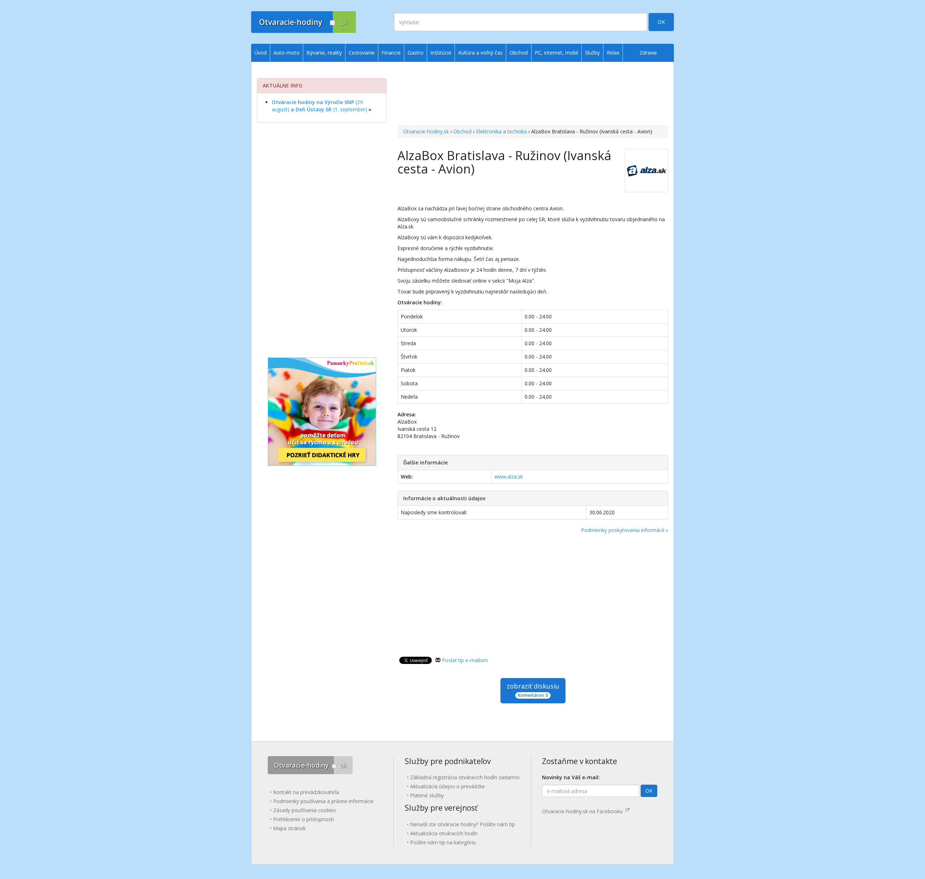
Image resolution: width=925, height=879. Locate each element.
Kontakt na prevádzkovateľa (306, 792)
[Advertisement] (532, 94)
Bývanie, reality (324, 52)
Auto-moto (287, 52)
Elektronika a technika (501, 131)
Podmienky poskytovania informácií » (624, 530)
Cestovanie (362, 52)
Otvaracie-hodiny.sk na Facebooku (583, 811)
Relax (613, 52)
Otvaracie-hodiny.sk (426, 131)
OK (661, 21)
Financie (391, 52)
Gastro (415, 52)
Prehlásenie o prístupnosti (303, 819)
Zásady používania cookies (304, 810)
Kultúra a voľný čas (480, 52)
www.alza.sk (508, 476)
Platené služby (427, 795)
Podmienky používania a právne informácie (323, 801)
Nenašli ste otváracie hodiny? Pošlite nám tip (462, 824)
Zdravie (648, 52)
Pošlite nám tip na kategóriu (443, 842)
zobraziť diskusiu (533, 690)
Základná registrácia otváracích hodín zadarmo (465, 777)
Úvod (260, 52)
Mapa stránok (289, 828)
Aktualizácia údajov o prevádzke (447, 786)
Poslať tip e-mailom (465, 660)
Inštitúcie (440, 52)
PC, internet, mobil (556, 52)
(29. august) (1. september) (319, 106)
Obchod (462, 131)
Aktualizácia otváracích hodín (444, 833)
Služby (592, 52)
